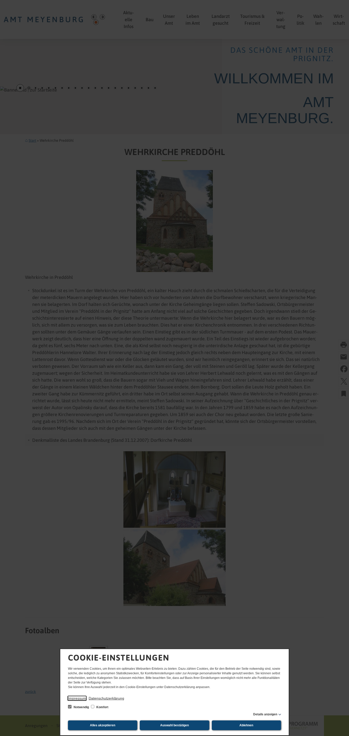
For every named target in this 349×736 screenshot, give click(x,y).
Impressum (77, 698)
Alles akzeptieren (102, 725)
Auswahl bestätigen (174, 725)
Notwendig (81, 707)
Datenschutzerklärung (106, 698)
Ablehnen (246, 725)
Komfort (102, 707)
